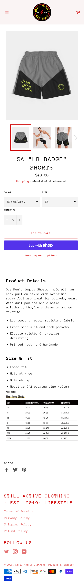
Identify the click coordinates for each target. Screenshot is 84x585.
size (45, 192)
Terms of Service (18, 511)
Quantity (9, 210)
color (7, 192)
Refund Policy (16, 531)
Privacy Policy (17, 518)
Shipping (22, 181)
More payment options (41, 255)
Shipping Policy (18, 524)
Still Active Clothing (30, 564)
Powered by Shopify (61, 564)
